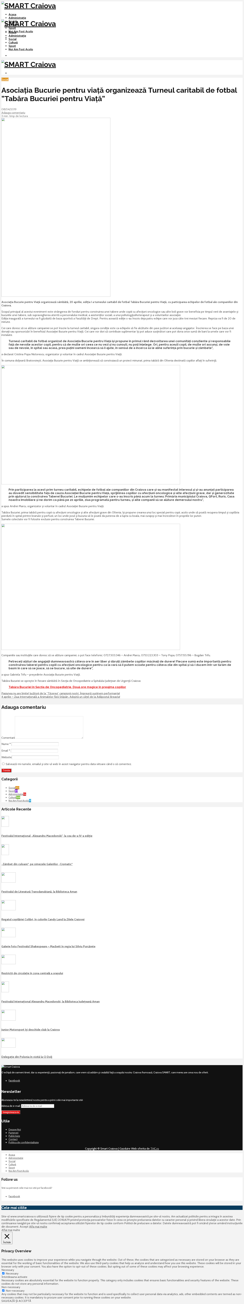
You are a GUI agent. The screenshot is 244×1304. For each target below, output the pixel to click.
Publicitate (14, 1136)
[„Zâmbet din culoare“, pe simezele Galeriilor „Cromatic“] (5, 854)
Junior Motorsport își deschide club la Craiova (30, 1029)
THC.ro (154, 1148)
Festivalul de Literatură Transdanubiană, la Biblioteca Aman (39, 891)
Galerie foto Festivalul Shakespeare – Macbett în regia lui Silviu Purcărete (48, 946)
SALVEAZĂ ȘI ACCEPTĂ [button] (16, 1301)
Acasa (12, 14)
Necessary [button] (7, 1270)
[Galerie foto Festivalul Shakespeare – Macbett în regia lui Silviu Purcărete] (8, 936)
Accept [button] (24, 1226)
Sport (12, 28)
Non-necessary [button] (10, 1287)
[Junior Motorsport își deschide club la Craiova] (8, 1019)
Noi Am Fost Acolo (21, 31)
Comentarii (8, 737)
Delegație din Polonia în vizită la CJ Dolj (26, 1056)
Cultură (13, 42)
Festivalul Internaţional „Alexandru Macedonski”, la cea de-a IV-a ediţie (46, 835)
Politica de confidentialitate (24, 1142)
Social (12, 39)
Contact (13, 1139)
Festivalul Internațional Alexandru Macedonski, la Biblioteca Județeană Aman (50, 1001)
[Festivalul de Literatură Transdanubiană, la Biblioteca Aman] (8, 881)
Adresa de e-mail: (11, 1106)
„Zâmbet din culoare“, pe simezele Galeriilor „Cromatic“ (37, 864)
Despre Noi (15, 1129)
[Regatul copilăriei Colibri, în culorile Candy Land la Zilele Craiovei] (8, 909)
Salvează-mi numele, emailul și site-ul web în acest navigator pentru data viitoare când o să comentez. (69, 764)
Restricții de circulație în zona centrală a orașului (32, 973)
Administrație (17, 18)
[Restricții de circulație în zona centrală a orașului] (8, 963)
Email (5, 750)
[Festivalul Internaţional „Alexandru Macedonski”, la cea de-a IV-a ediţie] (5, 825)
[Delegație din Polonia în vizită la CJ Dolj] (8, 1046)
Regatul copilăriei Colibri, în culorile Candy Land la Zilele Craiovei (42, 919)
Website (6, 757)
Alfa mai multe (38, 1226)
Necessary (12, 1273)
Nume (6, 744)
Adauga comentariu (13, 112)
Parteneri (13, 1132)
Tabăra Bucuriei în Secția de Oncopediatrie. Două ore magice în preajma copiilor (67, 687)
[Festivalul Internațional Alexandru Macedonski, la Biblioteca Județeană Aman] (5, 991)
